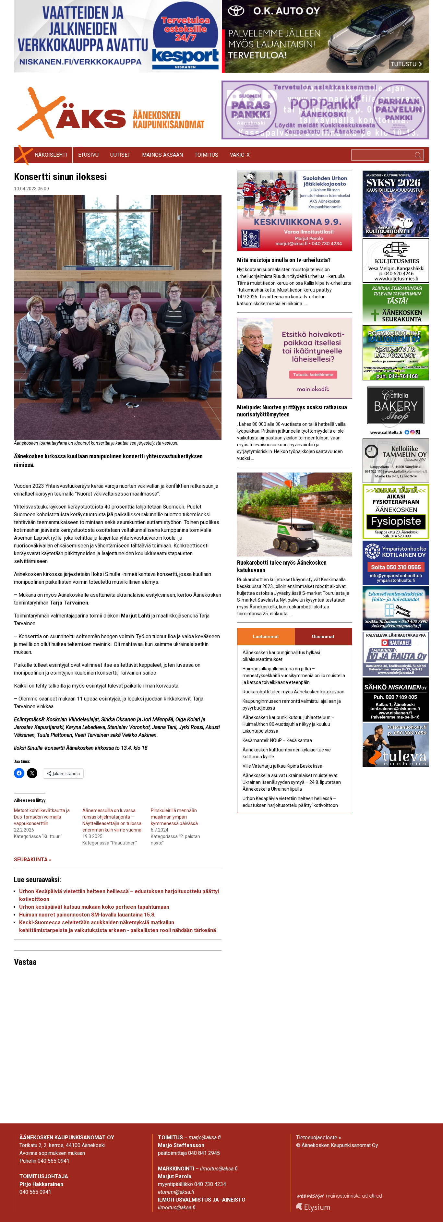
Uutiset (120, 155)
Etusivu (88, 155)
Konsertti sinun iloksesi (60, 176)
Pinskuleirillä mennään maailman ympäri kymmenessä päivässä (174, 817)
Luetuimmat (266, 636)
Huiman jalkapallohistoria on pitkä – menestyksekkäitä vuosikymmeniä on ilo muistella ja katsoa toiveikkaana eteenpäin (294, 675)
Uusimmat (323, 636)
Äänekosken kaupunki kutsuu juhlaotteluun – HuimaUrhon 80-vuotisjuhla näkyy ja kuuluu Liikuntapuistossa (288, 724)
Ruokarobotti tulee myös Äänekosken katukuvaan (293, 691)
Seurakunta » (33, 860)
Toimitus (206, 155)
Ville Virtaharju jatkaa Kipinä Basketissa (282, 766)
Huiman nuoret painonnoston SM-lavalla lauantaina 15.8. (87, 915)
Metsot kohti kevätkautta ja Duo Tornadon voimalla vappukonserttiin (42, 817)
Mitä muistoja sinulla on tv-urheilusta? (283, 260)
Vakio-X (240, 155)
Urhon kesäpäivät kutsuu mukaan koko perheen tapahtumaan (94, 907)
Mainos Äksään (162, 155)
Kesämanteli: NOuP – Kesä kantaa (277, 740)
